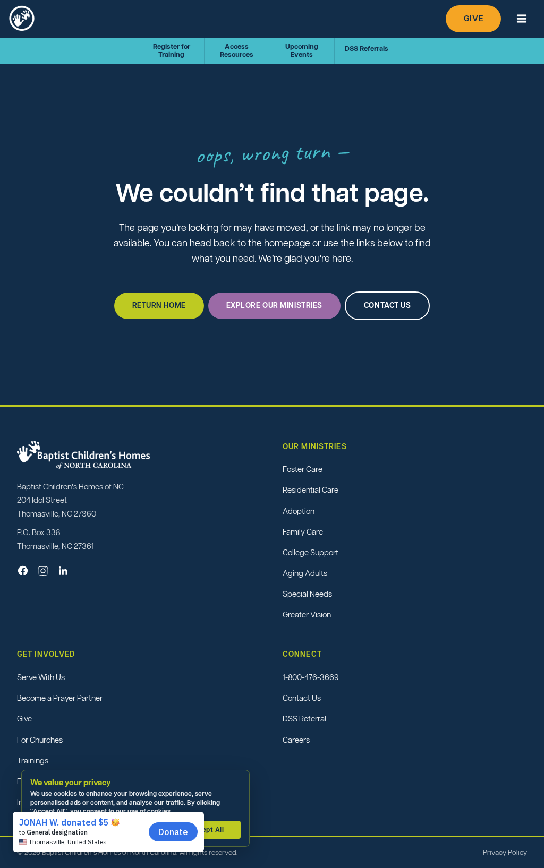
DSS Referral (304, 719)
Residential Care (310, 490)
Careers (296, 740)
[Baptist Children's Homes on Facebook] (23, 571)
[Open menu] (521, 19)
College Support (310, 552)
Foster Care (302, 469)
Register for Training (171, 50)
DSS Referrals (366, 48)
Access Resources (236, 50)
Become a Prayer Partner (60, 698)
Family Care (303, 532)
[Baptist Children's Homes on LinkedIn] (63, 571)
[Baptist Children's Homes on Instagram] (43, 571)
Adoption (298, 511)
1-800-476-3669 (311, 677)
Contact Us (302, 698)
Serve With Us (41, 677)
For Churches (40, 740)
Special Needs (307, 594)
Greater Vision (307, 614)
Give (473, 18)
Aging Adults (305, 573)
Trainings (32, 760)
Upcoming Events (301, 50)
